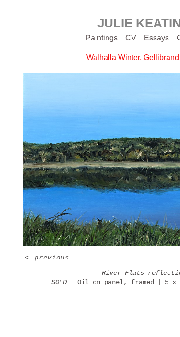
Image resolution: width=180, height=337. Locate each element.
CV (130, 38)
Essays (156, 38)
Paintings (101, 38)
